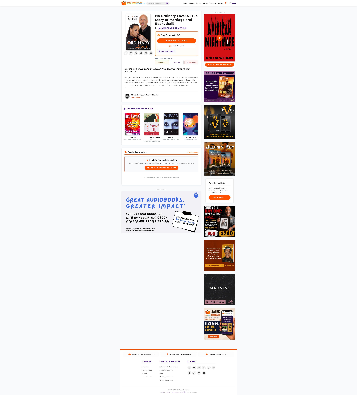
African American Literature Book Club (172, 392)
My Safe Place (190, 137)
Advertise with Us (166, 370)
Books (185, 3)
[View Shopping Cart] (226, 3)
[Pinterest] (199, 373)
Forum (220, 3)
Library (177, 62)
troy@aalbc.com (167, 377)
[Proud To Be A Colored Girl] (151, 125)
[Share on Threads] (136, 53)
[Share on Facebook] (126, 53)
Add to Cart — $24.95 (178, 41)
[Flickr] (204, 373)
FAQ (161, 373)
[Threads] (209, 367)
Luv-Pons (132, 137)
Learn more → (136, 97)
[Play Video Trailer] (220, 38)
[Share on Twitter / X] (146, 53)
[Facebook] (199, 367)
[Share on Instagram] (131, 53)
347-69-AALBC (167, 380)
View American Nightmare (220, 64)
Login (233, 3)
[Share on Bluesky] (141, 53)
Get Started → (219, 197)
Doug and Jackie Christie (172, 27)
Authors (191, 3)
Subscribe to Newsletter (168, 367)
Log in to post (193, 152)
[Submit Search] (166, 3)
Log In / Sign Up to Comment (162, 168)
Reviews (199, 3)
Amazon (163, 62)
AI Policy (145, 373)
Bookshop (192, 62)
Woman (171, 137)
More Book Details (167, 51)
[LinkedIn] (194, 373)
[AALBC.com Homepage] (133, 3)
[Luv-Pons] (132, 125)
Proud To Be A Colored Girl (152, 138)
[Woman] (171, 125)
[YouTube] (194, 367)
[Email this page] (151, 53)
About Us (145, 367)
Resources (213, 3)
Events (205, 3)
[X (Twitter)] (204, 367)
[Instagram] (189, 367)
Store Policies (147, 377)
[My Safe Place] (190, 125)
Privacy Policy (147, 370)
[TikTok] (189, 373)
